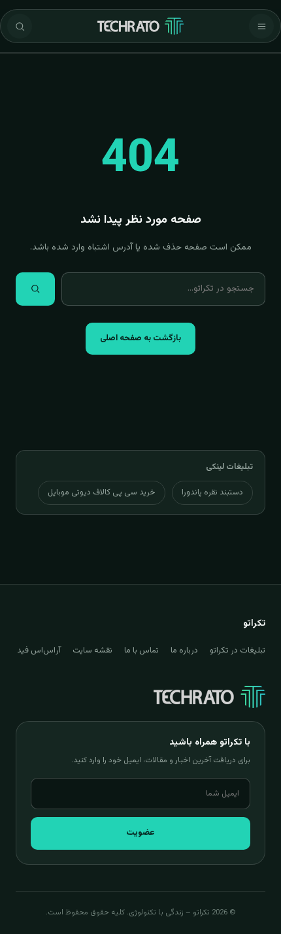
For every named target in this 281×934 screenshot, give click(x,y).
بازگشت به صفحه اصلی (140, 338)
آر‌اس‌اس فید (39, 650)
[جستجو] (19, 26)
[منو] (261, 26)
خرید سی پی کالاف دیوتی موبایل (102, 492)
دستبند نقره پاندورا (212, 492)
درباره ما (184, 650)
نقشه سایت (92, 650)
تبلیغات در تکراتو (237, 650)
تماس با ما (141, 650)
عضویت (140, 832)
